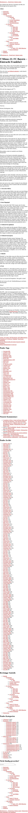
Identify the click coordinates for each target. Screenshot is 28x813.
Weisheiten (7, 409)
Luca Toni (7, 376)
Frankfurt (15, 339)
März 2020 (5, 445)
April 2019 (5, 446)
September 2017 (7, 449)
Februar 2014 (6, 507)
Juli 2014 (5, 500)
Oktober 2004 (6, 665)
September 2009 (7, 582)
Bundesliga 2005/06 (11, 723)
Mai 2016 (5, 469)
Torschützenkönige (14, 23)
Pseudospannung (13, 311)
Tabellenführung (8, 395)
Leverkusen (7, 375)
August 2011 (6, 549)
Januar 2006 (6, 644)
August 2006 (6, 634)
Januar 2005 (6, 661)
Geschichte (12, 32)
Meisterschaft (8, 378)
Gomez (6, 367)
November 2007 (7, 613)
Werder (6, 410)
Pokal (7, 41)
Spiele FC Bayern (13, 42)
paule (1, 337)
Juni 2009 (5, 586)
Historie (5, 51)
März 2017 (5, 456)
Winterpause (7, 412)
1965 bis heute (16, 31)
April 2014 (5, 504)
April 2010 (5, 572)
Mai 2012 (5, 536)
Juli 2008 (5, 601)
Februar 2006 (6, 642)
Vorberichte (7, 406)
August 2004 (6, 668)
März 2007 (5, 624)
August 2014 (6, 498)
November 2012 (7, 528)
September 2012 (7, 531)
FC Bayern (9, 24)
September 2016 (7, 464)
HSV (6, 369)
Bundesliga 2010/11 (11, 731)
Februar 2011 (6, 558)
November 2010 (7, 562)
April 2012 (5, 538)
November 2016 (7, 462)
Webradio (5, 756)
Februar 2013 (6, 524)
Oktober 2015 (6, 479)
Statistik (5, 14)
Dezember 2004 (7, 662)
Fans (5, 362)
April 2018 (5, 448)
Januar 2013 (6, 525)
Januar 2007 (6, 627)
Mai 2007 (5, 621)
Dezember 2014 (7, 493)
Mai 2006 (5, 638)
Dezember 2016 (7, 460)
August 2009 (6, 583)
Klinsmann (7, 371)
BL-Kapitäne (15, 35)
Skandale (11, 17)
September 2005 (7, 649)
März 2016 (5, 472)
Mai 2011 (5, 553)
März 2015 (5, 488)
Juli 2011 (5, 551)
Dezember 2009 (7, 577)
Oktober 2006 (6, 631)
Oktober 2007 (6, 614)
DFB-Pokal (6, 736)
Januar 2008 (6, 610)
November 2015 (7, 477)
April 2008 (5, 606)
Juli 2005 (5, 652)
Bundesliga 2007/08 (17, 337)
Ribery (6, 386)
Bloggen (6, 354)
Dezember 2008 (7, 594)
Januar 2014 (6, 508)
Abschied (6, 351)
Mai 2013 (5, 520)
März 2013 (5, 522)
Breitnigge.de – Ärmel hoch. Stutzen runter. (10, 2)
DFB (6, 361)
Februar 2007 (6, 625)
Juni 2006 (5, 637)
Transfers (7, 399)
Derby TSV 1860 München (19, 48)
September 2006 (7, 632)
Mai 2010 (5, 570)
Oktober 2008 (6, 597)
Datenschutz (6, 13)
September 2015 (7, 480)
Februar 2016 (6, 473)
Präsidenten (15, 34)
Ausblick (6, 352)
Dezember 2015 (7, 476)
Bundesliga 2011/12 (11, 732)
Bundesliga (9, 15)
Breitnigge (7, 355)
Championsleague (9, 359)
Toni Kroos (20, 339)
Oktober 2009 (6, 580)
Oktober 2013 (6, 512)
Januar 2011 (6, 559)
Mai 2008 (5, 604)
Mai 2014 (5, 503)
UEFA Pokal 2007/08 (11, 750)
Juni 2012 (5, 535)
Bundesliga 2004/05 (11, 722)
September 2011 (7, 548)
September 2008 (7, 599)
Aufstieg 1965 (12, 21)
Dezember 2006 (7, 628)
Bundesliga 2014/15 (11, 735)
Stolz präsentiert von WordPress (8, 812)
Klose (6, 372)
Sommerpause (8, 393)
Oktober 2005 (6, 648)
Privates (6, 385)
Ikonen (11, 37)
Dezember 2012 (7, 527)
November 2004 (7, 664)
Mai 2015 (5, 486)
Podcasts (5, 753)
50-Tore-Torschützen (14, 20)
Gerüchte (7, 365)
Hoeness (6, 368)
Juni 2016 (5, 467)
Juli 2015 (5, 483)
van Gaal (6, 403)
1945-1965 (15, 30)
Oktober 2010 (6, 563)
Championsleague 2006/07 (12, 745)
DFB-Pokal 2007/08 (11, 739)
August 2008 (6, 600)
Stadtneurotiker (7, 435)
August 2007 (6, 617)
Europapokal (6, 743)
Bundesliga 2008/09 (11, 728)
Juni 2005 (5, 654)
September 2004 (7, 666)
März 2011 (5, 556)
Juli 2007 (5, 618)
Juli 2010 (5, 568)
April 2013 (5, 521)
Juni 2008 (5, 603)
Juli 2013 (5, 517)
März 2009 (5, 590)
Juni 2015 (5, 484)
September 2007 (7, 616)
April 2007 (5, 623)
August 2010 (6, 566)
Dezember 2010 (7, 560)
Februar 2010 (6, 575)
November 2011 (7, 545)
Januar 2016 (6, 474)
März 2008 (5, 607)
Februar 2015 (6, 490)
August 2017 (6, 450)
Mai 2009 (5, 587)
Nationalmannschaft (9, 379)
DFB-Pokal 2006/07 (11, 738)
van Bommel (7, 402)
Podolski (6, 382)
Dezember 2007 (7, 611)
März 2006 (5, 641)
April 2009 (5, 589)
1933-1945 (15, 28)
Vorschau (7, 407)
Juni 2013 (5, 518)
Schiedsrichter (7, 391)
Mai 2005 (5, 655)
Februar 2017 (6, 457)
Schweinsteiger (8, 392)
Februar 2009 (6, 592)
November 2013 (7, 511)
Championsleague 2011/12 (12, 747)
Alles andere (9, 45)
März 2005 (5, 658)
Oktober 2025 (6, 443)
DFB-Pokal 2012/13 (11, 742)
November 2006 (7, 630)
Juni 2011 (5, 552)
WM (5, 413)
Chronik (11, 25)
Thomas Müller (8, 396)
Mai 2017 (5, 453)
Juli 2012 (5, 534)
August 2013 (6, 515)
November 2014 (7, 494)
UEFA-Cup (7, 400)
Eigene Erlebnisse (13, 49)
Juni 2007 (5, 620)
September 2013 (7, 514)
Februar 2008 (6, 608)
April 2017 (5, 455)
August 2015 (6, 481)
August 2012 (6, 532)
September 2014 (7, 497)
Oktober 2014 (6, 496)
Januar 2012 (6, 542)
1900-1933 (15, 27)
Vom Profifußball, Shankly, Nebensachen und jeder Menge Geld (14, 424)
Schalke (6, 389)
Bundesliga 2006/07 (11, 725)
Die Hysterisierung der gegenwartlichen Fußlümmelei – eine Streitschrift (15, 433)
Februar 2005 (6, 659)
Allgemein (5, 719)
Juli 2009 (5, 584)
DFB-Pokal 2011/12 (11, 740)
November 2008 (7, 596)
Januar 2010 (6, 576)
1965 (13, 18)
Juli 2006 (5, 635)
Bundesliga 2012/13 (11, 733)
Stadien (11, 39)
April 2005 (5, 656)
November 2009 (7, 579)
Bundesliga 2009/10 (11, 729)
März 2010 (5, 573)
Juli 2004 (5, 669)
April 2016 (5, 470)
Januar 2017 (6, 459)
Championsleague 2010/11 (12, 746)
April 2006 (5, 640)
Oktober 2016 (6, 463)
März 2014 (5, 505)
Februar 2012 (6, 541)
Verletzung (7, 405)
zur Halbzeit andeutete (13, 71)
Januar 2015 (6, 491)
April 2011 (5, 555)
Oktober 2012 (6, 529)
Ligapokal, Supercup (14, 44)
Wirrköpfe (2, 340)
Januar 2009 (6, 593)
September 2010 (7, 565)
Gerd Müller (15, 38)
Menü (2, 8)
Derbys (11, 47)
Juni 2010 (5, 569)
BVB (6, 358)
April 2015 (5, 487)
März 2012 (5, 539)
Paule (6, 381)
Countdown (3, 339)
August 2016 (6, 466)
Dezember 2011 (7, 544)
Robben (6, 388)
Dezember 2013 (7, 510)
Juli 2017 (5, 452)
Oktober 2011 (6, 546)
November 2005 (7, 647)
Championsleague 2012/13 (12, 749)
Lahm (6, 374)
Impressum (5, 11)
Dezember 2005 (7, 645)
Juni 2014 (5, 501)
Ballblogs (5, 52)
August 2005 (6, 651)
